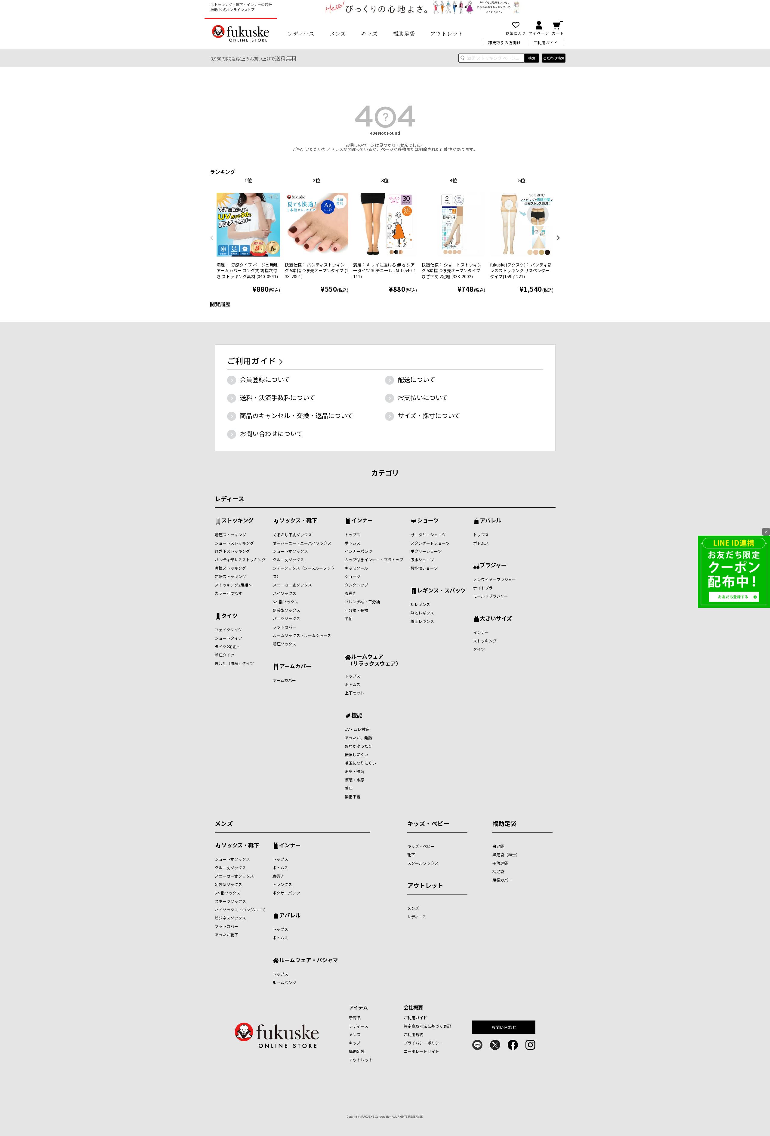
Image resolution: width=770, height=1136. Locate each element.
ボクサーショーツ (426, 551)
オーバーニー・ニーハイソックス (302, 543)
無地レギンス (422, 613)
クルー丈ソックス (288, 559)
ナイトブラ (483, 588)
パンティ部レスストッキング (240, 559)
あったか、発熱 (358, 737)
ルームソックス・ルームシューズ (302, 635)
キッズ (369, 33)
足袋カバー (502, 880)
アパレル (490, 520)
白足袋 (498, 846)
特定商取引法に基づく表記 (427, 1026)
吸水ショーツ (422, 559)
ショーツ (352, 576)
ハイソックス (284, 593)
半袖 (349, 618)
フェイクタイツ (228, 630)
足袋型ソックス (286, 610)
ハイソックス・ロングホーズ (240, 910)
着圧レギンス (422, 621)
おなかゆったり (358, 746)
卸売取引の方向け (504, 43)
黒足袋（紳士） (506, 854)
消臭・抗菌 (354, 771)
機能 (356, 715)
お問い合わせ (504, 1027)
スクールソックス (423, 863)
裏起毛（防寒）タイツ (234, 663)
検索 (531, 57)
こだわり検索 (554, 57)
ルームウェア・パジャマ (308, 960)
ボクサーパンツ (286, 893)
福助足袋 (404, 33)
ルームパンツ (284, 982)
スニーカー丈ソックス (292, 585)
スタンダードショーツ (430, 543)
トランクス (282, 884)
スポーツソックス (230, 901)
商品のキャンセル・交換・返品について (296, 415)
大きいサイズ (496, 618)
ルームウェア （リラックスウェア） (373, 660)
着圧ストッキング (230, 534)
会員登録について (265, 379)
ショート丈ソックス (290, 551)
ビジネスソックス (230, 918)
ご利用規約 (414, 1034)
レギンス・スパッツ (441, 590)
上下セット (354, 693)
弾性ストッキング (230, 568)
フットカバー (284, 627)
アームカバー (295, 666)
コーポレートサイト (421, 1051)
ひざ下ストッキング (232, 551)
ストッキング (237, 520)
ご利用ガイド (545, 43)
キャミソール (356, 568)
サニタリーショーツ (428, 534)
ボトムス (352, 543)
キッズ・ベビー (428, 823)
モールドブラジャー (490, 596)
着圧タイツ (224, 655)
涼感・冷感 (354, 780)
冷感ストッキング (230, 576)
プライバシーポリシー (423, 1043)
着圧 (349, 788)
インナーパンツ (358, 551)
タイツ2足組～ (227, 646)
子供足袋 (500, 863)
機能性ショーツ (424, 568)
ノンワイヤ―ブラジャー (494, 579)
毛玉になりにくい (360, 763)
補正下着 (352, 796)
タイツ (229, 616)
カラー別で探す (228, 593)
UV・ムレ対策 (357, 729)
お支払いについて (423, 397)
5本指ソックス (285, 602)
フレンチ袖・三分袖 (362, 602)
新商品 (355, 1018)
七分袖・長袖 (356, 610)
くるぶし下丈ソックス (292, 534)
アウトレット (447, 33)
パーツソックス (286, 618)
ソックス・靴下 (298, 520)
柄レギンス (420, 604)
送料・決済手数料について (277, 397)
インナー (362, 520)
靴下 (411, 854)
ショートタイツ (228, 638)
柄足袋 (498, 871)
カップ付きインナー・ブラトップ (374, 559)
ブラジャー (493, 565)
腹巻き (350, 593)
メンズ (338, 33)
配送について (416, 379)
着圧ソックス (284, 644)
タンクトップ (356, 585)
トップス (352, 534)
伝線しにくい (356, 754)
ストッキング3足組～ (233, 585)
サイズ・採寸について (429, 415)
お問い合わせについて (271, 433)
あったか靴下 (226, 934)
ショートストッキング (234, 543)
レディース (301, 33)
